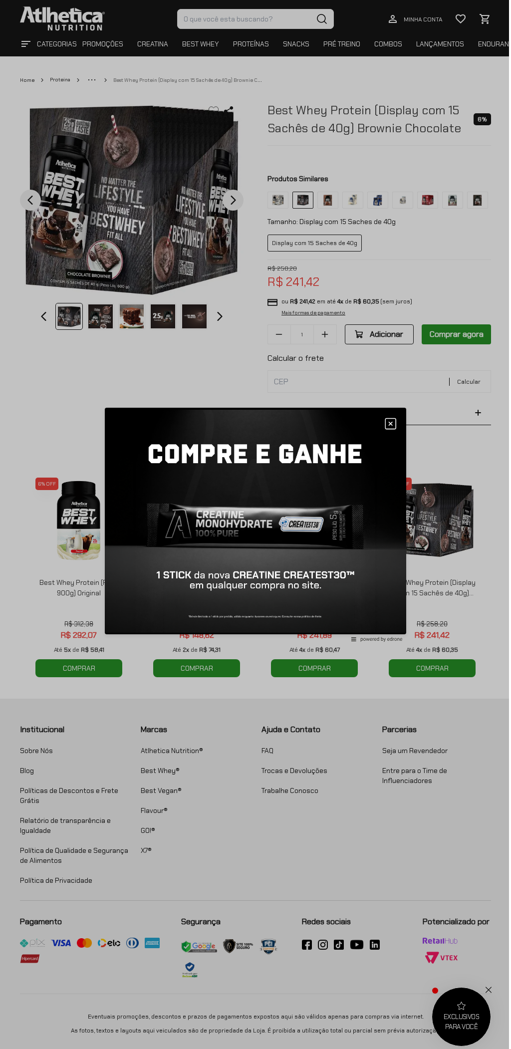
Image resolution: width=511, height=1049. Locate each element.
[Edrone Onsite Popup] (255, 524)
